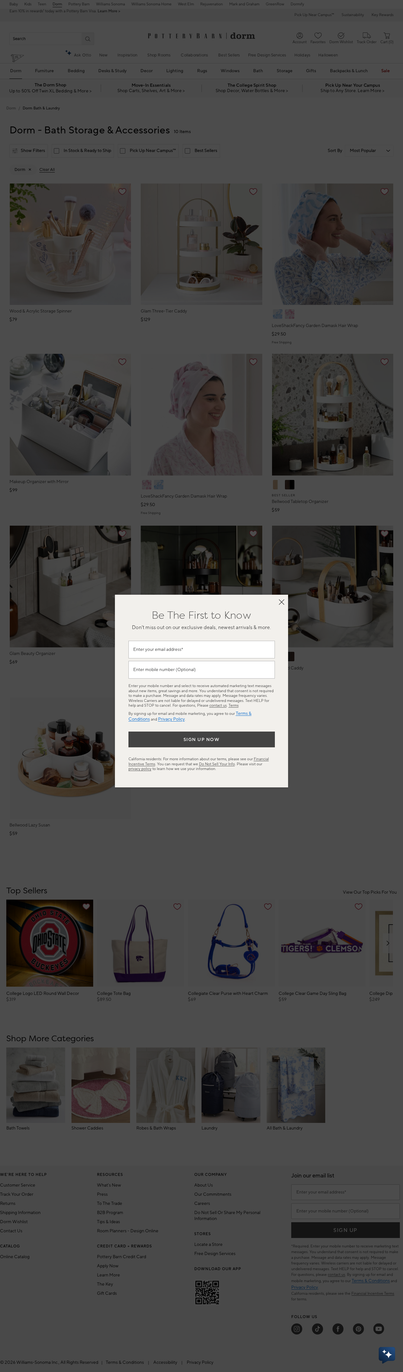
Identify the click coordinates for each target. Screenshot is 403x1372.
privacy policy (139, 769)
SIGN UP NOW (202, 740)
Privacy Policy (171, 719)
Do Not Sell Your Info (217, 764)
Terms (234, 705)
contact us (218, 705)
